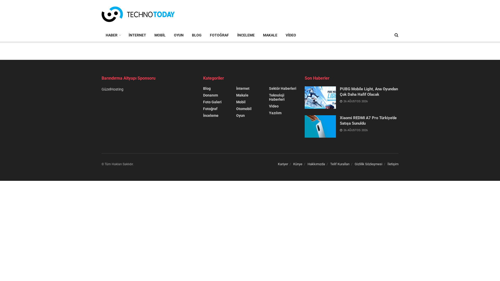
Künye (297, 164)
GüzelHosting (112, 89)
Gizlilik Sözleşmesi (368, 164)
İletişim (393, 164)
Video (291, 35)
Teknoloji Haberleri (277, 97)
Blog (197, 35)
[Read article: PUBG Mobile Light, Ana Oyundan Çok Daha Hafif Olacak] (320, 97)
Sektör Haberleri (282, 88)
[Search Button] (396, 35)
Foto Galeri (212, 102)
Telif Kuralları (339, 164)
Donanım (210, 95)
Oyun (179, 35)
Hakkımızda (316, 164)
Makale (270, 35)
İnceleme (246, 35)
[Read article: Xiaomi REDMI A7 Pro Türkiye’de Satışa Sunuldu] (320, 126)
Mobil (160, 35)
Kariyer (283, 164)
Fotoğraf (219, 35)
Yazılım (275, 113)
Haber (111, 35)
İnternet (137, 35)
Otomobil (244, 109)
